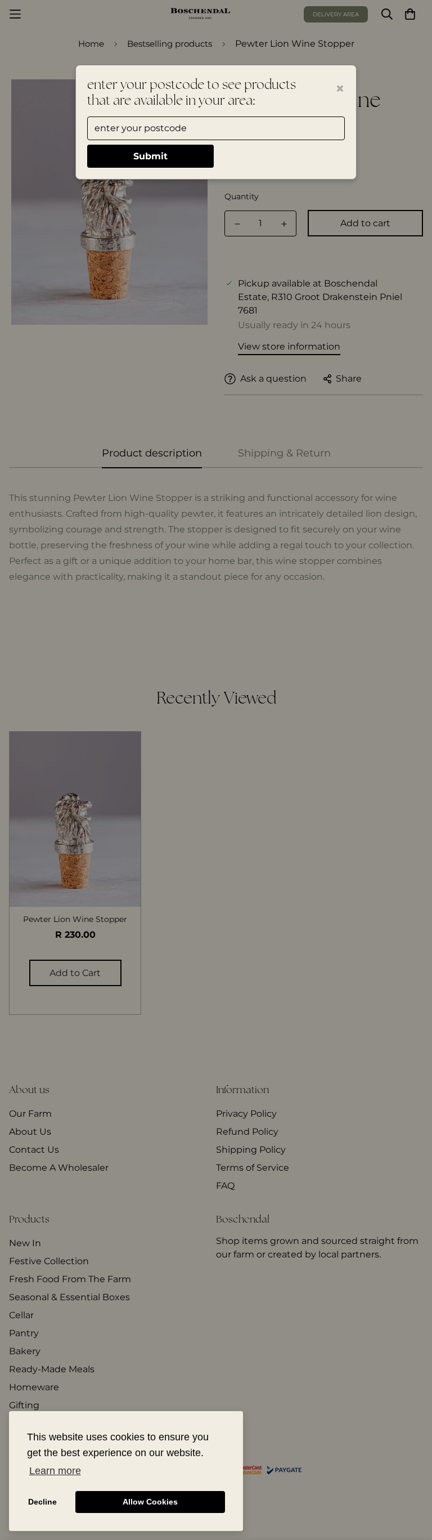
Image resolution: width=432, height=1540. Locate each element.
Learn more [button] (55, 1470)
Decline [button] (42, 1501)
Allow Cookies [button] (150, 1501)
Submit (150, 156)
